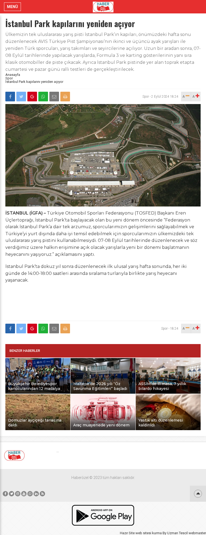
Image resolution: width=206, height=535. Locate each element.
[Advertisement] (103, 305)
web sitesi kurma (148, 533)
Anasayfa (12, 75)
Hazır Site (127, 533)
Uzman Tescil (177, 533)
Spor (9, 78)
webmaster (197, 533)
